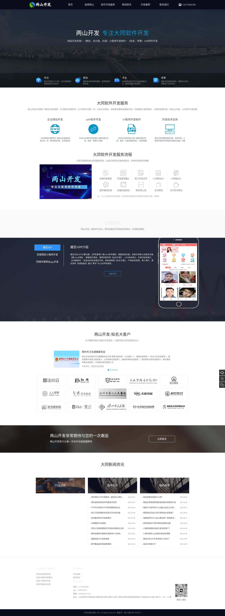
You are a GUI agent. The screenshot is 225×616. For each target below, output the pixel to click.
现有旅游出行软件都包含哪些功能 (157, 523)
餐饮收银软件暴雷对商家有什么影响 (105, 534)
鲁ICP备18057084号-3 (132, 613)
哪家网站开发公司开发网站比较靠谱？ (158, 513)
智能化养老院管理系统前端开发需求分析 (159, 502)
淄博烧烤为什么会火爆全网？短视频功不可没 (161, 518)
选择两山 (89, 4)
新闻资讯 (126, 4)
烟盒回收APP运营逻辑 (100, 539)
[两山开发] (40, 5)
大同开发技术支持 (43, 584)
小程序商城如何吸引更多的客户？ (157, 528)
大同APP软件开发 (43, 581)
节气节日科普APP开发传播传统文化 (105, 508)
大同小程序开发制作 (44, 577)
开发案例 (145, 4)
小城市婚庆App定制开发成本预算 (156, 534)
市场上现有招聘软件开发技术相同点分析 (107, 528)
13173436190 (222, 379)
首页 (70, 4)
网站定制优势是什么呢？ (153, 497)
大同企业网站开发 (43, 574)
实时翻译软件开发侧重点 (101, 518)
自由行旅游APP (149, 544)
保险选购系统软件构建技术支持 (104, 502)
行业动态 (76, 574)
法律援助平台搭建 (98, 523)
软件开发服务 (108, 4)
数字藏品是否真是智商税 (101, 544)
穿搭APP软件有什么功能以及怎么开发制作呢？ (162, 508)
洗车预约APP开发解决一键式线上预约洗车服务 (110, 497)
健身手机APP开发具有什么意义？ (156, 539)
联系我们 (164, 4)
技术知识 (76, 577)
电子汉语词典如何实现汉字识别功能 (105, 513)
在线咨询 (222, 373)
